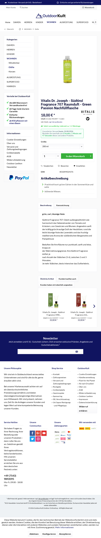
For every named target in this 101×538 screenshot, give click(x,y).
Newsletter (12, 167)
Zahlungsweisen (59, 377)
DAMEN (10, 45)
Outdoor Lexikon (14, 163)
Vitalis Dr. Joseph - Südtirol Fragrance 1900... (53, 313)
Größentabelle (13, 152)
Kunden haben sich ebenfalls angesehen (56, 285)
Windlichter (14, 63)
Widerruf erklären (83, 408)
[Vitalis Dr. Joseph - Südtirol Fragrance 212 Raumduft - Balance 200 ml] (82, 300)
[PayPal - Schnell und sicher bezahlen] (19, 177)
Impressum (83, 399)
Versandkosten (43, 499)
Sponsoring (57, 396)
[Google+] (38, 433)
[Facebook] (32, 433)
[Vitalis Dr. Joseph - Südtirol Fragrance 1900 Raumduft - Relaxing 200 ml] (54, 300)
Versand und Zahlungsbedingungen (17, 147)
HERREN (11, 49)
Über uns (11, 143)
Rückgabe (57, 387)
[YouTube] (44, 433)
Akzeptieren (65, 534)
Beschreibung (45, 205)
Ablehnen (34, 534)
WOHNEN (12, 58)
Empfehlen (80, 166)
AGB (9, 156)
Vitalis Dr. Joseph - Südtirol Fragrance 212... (81, 313)
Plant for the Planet (87, 380)
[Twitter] (32, 439)
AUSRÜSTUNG (14, 77)
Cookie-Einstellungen (16, 139)
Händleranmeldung (87, 377)
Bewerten (64, 166)
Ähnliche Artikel (47, 279)
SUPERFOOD (13, 81)
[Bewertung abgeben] (60, 112)
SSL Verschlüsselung (61, 399)
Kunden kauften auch (67, 279)
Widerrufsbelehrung (16, 160)
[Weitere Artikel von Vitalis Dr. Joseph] (87, 115)
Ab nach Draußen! (86, 383)
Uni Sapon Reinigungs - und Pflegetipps (62, 404)
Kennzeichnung (62, 205)
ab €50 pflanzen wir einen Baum (18, 121)
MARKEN (11, 86)
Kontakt (56, 374)
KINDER (10, 54)
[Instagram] (38, 439)
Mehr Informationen (64, 527)
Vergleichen (48, 166)
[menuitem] (88, 7)
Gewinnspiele (58, 393)
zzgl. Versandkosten (55, 122)
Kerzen (11, 71)
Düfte (11, 67)
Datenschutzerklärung (88, 402)
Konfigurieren (49, 534)
